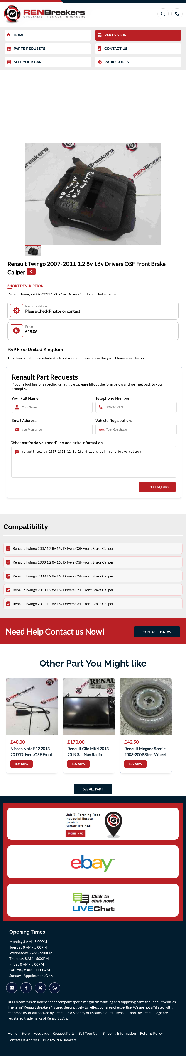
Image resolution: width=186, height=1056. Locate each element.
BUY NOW (21, 764)
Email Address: (24, 421)
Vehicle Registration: (113, 421)
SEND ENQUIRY (157, 487)
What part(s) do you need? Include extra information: (57, 443)
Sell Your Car (89, 1033)
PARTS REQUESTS (29, 48)
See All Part (93, 789)
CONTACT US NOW (157, 632)
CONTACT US (115, 48)
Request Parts (64, 1033)
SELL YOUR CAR (28, 62)
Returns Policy (151, 1033)
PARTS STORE (116, 35)
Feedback (41, 1033)
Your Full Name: (25, 398)
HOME (19, 35)
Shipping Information (119, 1033)
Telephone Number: (112, 398)
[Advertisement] (93, 104)
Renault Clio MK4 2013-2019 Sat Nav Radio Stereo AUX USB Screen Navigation (88, 751)
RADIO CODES (116, 62)
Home (12, 1033)
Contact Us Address (23, 1040)
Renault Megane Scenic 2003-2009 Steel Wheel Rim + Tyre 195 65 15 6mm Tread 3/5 (145, 751)
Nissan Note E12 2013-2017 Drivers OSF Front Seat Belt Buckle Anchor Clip (31, 751)
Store (25, 1033)
